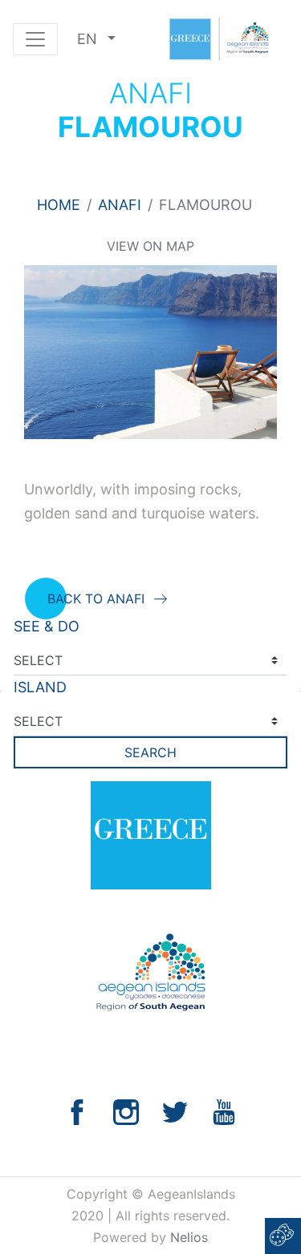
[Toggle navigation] (35, 39)
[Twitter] (175, 1111)
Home (58, 204)
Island (40, 687)
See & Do (46, 626)
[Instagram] (126, 1111)
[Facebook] (77, 1111)
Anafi (119, 204)
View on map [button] (150, 246)
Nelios (189, 1237)
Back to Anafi (95, 599)
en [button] (89, 38)
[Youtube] (224, 1111)
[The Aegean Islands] (218, 39)
